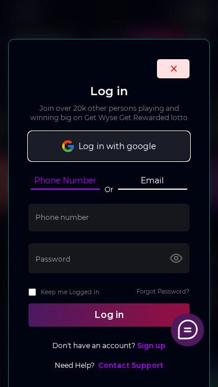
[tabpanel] (109, 287)
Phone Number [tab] (65, 180)
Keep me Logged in (70, 292)
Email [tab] (152, 180)
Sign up (150, 345)
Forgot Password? (163, 291)
